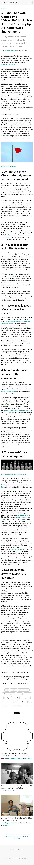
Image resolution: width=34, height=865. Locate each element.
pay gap (14, 702)
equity (19, 694)
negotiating (5, 702)
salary (30, 702)
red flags (22, 702)
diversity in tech (23, 690)
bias (7, 690)
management (25, 698)
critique (13, 690)
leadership (15, 698)
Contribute (16, 850)
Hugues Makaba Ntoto (12, 823)
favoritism (28, 694)
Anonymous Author (11, 50)
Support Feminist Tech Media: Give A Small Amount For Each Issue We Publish (17, 836)
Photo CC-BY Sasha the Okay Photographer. (14, 474)
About (22, 850)
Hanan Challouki (26, 823)
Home (10, 850)
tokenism (27, 706)
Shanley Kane (28, 758)
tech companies (16, 706)
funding (7, 698)
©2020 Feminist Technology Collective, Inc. (16, 858)
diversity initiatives (9, 694)
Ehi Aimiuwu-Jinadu (11, 790)
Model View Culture (10, 2)
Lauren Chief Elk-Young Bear (13, 758)
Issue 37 (4, 8)
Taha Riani (6, 825)
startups (6, 706)
